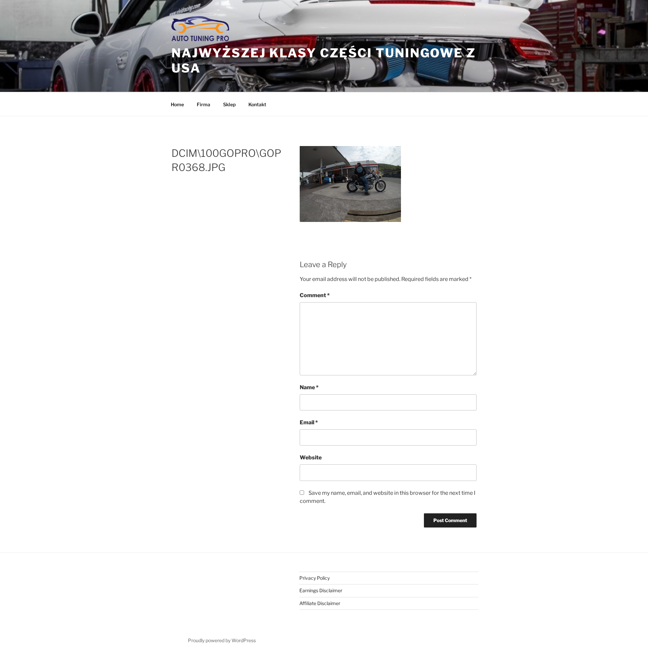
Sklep (229, 104)
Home (177, 104)
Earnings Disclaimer (320, 590)
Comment (315, 295)
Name (309, 387)
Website (311, 457)
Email (309, 422)
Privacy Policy (314, 578)
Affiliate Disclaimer (319, 603)
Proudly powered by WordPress (222, 640)
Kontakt (257, 104)
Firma (203, 104)
